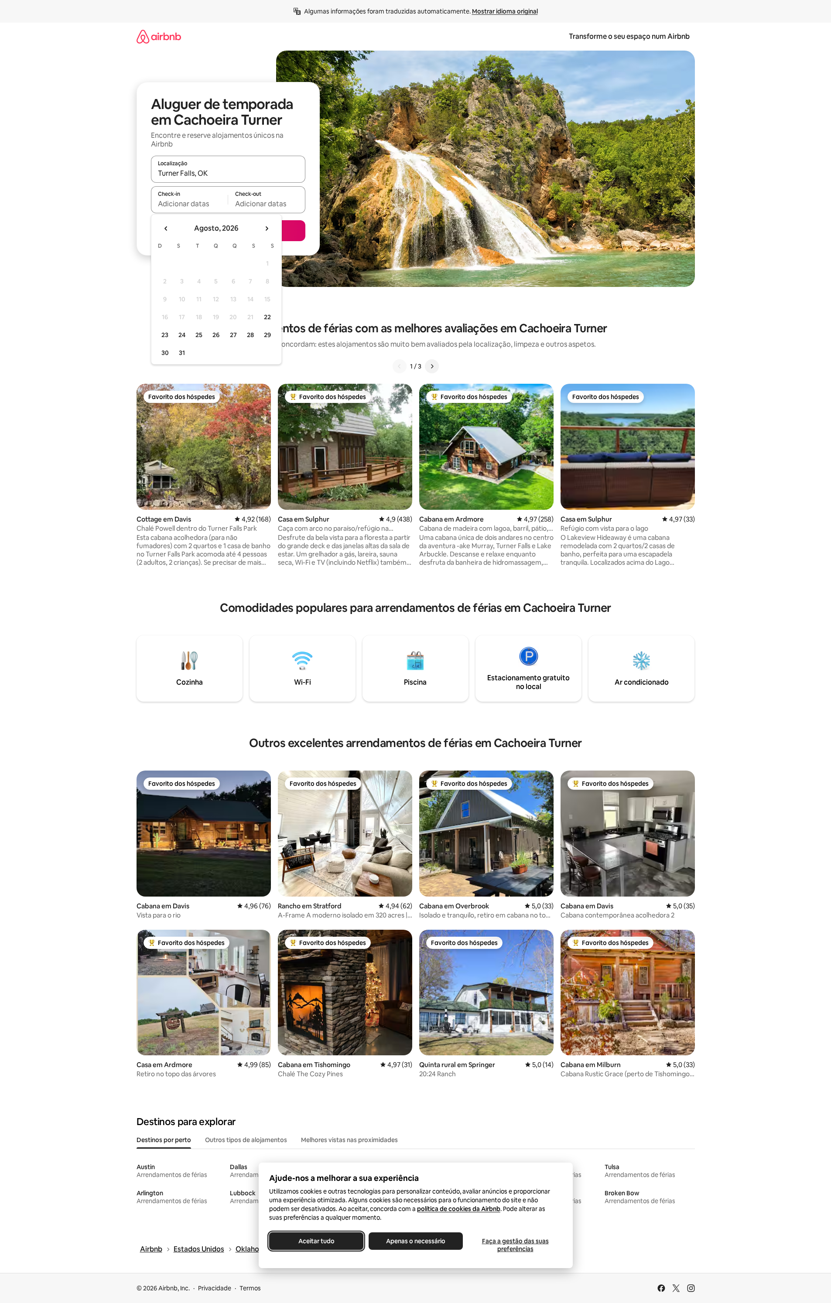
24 (181, 335)
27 (233, 335)
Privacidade (214, 1288)
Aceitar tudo (316, 1241)
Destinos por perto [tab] (164, 1140)
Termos (250, 1288)
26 (215, 335)
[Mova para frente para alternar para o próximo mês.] (266, 228)
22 (267, 317)
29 (267, 335)
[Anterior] (400, 366)
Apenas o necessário (415, 1241)
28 (250, 335)
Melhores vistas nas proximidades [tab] (349, 1140)
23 (164, 335)
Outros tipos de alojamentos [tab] (246, 1140)
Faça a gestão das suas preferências (515, 1245)
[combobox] (228, 173)
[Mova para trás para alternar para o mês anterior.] (166, 228)
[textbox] (189, 203)
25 (198, 335)
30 (165, 353)
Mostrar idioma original (505, 11)
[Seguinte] (432, 366)
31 (182, 353)
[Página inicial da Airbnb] (159, 36)
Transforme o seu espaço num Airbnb (629, 36)
